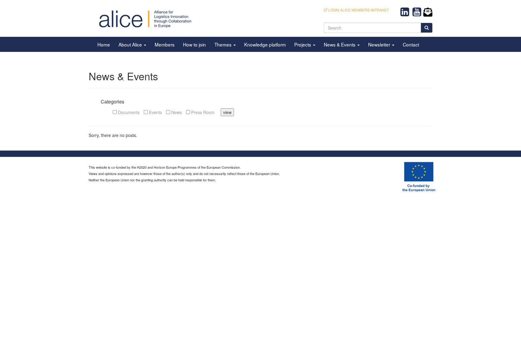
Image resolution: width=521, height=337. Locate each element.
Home (103, 44)
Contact (411, 44)
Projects (303, 44)
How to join (194, 44)
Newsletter (379, 44)
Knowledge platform (265, 44)
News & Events (340, 44)
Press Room (202, 112)
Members (165, 44)
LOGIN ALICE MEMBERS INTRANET (358, 9)
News (176, 112)
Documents (128, 112)
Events (155, 112)
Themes (223, 44)
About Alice (130, 44)
